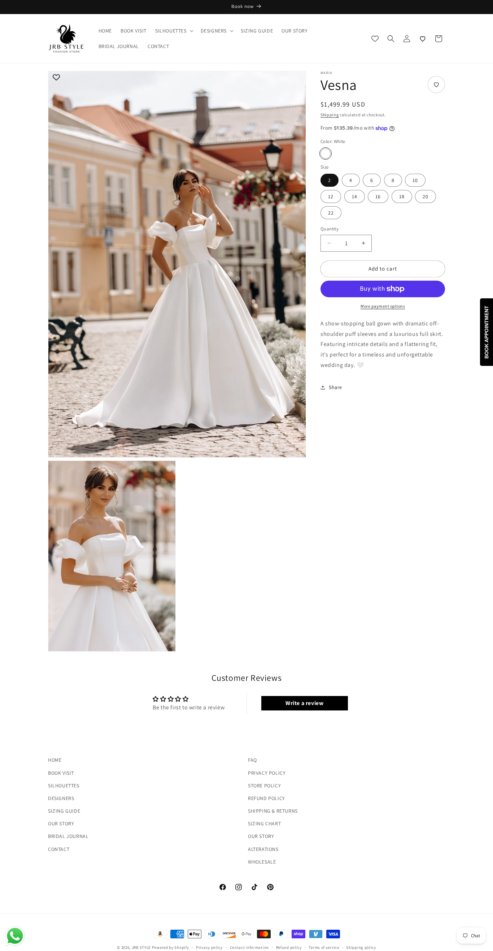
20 (425, 196)
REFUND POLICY (266, 798)
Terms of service (324, 947)
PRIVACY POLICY (266, 772)
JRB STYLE (141, 947)
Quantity (329, 229)
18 (402, 196)
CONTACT (58, 849)
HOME (54, 760)
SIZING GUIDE (64, 811)
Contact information (249, 947)
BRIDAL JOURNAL (68, 836)
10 (415, 180)
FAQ (252, 760)
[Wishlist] (423, 39)
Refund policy (289, 947)
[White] (325, 153)
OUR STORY (61, 823)
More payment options (383, 306)
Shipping (329, 114)
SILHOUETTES (63, 785)
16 (378, 196)
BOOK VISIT (61, 772)
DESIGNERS (61, 798)
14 (354, 196)
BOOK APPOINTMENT (486, 332)
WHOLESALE (262, 861)
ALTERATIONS (263, 849)
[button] (173, 30)
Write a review (304, 703)
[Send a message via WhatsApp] (15, 936)
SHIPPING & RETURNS (273, 811)
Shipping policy (361, 947)
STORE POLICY (264, 785)
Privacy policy (209, 947)
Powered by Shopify (170, 947)
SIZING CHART (264, 823)
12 (330, 196)
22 (331, 212)
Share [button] (335, 387)
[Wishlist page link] (375, 38)
